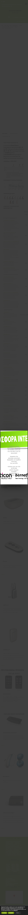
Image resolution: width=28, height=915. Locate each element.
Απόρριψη (11, 912)
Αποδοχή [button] (4, 912)
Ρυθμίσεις (18, 912)
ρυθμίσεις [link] (15, 910)
